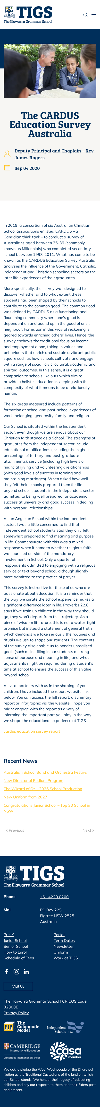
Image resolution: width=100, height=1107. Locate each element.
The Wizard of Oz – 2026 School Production (43, 788)
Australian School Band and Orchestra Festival (46, 772)
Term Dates (64, 940)
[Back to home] (28, 14)
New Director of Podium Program (33, 780)
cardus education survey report (32, 731)
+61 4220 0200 (54, 896)
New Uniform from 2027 (25, 797)
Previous (16, 830)
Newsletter (64, 946)
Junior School (15, 940)
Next (87, 830)
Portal (59, 934)
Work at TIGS (66, 958)
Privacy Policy (16, 1012)
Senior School (16, 946)
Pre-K (9, 934)
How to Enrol (15, 952)
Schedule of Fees (19, 958)
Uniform (61, 952)
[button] (94, 14)
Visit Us (18, 986)
